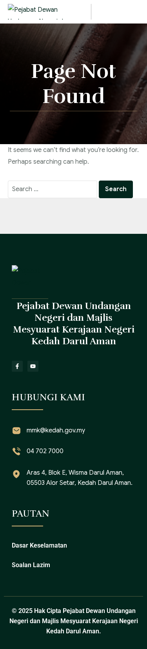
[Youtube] (32, 366)
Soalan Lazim (31, 565)
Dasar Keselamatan (39, 545)
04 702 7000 (45, 451)
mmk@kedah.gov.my (56, 430)
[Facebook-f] (17, 366)
